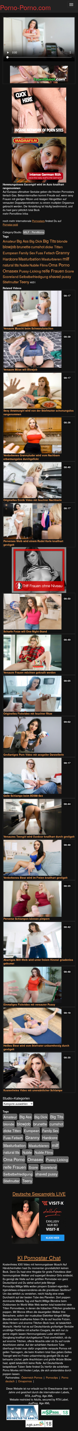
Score (69, 270)
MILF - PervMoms (33, 232)
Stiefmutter (11, 281)
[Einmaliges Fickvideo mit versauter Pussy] (39, 985)
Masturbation (30, 259)
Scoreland (11, 276)
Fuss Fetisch (45, 252)
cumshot (37, 246)
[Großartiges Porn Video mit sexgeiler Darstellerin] (39, 735)
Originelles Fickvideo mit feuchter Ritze (27, 713)
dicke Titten (54, 246)
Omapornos (25, 1381)
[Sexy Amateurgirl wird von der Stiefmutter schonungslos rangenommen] (39, 391)
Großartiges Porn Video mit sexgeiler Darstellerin (33, 754)
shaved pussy (60, 276)
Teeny (24, 281)
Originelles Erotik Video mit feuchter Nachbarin (32, 500)
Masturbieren (52, 258)
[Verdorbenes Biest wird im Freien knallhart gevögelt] (39, 858)
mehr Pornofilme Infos (15, 213)
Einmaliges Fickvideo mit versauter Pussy (29, 1004)
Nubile (24, 265)
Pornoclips (52, 1377)
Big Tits (49, 241)
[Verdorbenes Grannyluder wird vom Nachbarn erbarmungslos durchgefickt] (39, 435)
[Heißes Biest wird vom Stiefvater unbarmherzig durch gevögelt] (39, 1026)
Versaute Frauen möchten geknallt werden (29, 672)
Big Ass (23, 241)
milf (66, 258)
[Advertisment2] (39, 160)
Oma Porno (59, 265)
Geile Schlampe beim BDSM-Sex (23, 795)
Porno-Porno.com (25, 7)
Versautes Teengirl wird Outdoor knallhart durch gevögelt (39, 836)
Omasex (10, 271)
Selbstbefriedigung (33, 276)
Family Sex (27, 252)
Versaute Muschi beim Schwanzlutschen (28, 328)
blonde (62, 241)
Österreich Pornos (31, 1377)
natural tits (11, 265)
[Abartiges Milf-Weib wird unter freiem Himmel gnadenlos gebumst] (39, 940)
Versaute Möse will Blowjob (20, 369)
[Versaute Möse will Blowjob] (39, 350)
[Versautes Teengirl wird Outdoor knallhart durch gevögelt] (39, 817)
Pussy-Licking (30, 270)
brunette (23, 246)
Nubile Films (39, 265)
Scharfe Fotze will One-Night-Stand (25, 631)
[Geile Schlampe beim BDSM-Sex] (39, 776)
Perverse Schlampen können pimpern (26, 918)
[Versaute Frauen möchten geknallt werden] (39, 653)
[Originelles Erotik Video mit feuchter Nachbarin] (39, 480)
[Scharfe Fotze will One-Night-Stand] (39, 612)
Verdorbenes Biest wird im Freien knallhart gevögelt (35, 877)
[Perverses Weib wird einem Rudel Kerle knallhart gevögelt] (39, 521)
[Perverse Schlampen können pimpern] (39, 899)
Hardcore (10, 259)
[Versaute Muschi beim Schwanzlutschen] (39, 309)
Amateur (9, 241)
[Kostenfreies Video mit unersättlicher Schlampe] (39, 1070)
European (10, 252)
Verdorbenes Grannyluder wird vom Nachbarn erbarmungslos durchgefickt (31, 457)
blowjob (9, 246)
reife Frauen (53, 271)
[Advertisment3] (39, 570)
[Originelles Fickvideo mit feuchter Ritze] (39, 694)
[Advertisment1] (39, 110)
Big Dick (35, 241)
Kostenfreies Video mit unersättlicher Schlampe (32, 1090)
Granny (62, 252)
